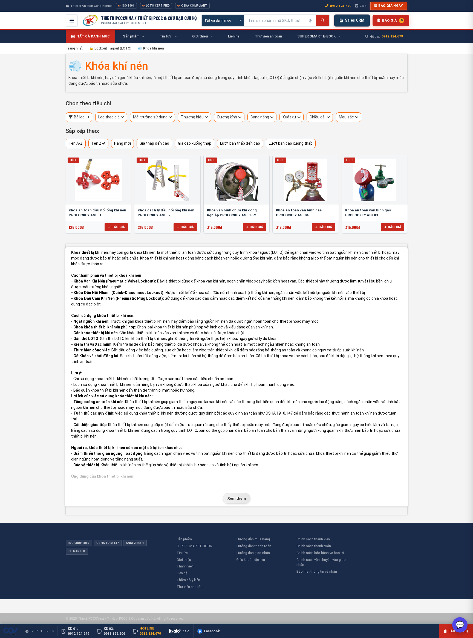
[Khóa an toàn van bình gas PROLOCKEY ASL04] (305, 180)
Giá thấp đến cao (154, 143)
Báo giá (118, 227)
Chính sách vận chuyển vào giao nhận (321, 562)
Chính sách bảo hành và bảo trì (320, 553)
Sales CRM (354, 20)
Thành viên (185, 566)
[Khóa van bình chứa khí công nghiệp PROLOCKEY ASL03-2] (236, 180)
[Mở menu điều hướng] (72, 20)
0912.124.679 (340, 6)
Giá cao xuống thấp (194, 143)
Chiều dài (317, 117)
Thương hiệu (192, 117)
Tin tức (182, 553)
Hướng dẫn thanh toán (253, 546)
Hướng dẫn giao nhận (253, 553)
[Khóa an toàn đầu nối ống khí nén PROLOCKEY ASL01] (98, 180)
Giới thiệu (184, 560)
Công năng (259, 117)
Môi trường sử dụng (150, 117)
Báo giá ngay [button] (390, 6)
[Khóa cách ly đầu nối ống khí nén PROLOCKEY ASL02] (167, 180)
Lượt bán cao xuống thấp (291, 143)
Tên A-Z (76, 143)
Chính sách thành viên (313, 539)
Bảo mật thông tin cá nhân (316, 571)
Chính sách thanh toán (313, 546)
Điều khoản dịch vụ (250, 560)
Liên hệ (182, 573)
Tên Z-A (98, 143)
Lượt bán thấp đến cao (240, 143)
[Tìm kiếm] (322, 20)
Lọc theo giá (109, 117)
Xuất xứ (289, 117)
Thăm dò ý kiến (188, 580)
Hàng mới (122, 143)
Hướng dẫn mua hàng (253, 539)
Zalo (363, 6)
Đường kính (227, 117)
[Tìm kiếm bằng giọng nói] (310, 20)
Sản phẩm (184, 539)
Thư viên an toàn (190, 587)
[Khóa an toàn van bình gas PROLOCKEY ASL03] (375, 180)
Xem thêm (236, 498)
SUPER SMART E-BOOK (194, 546)
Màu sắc (346, 117)
